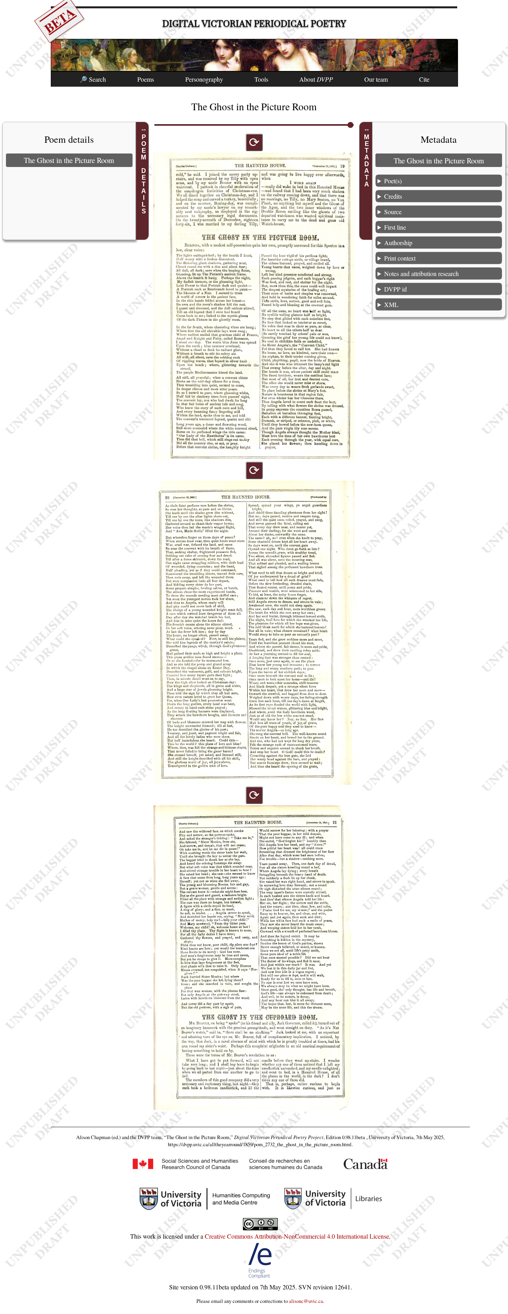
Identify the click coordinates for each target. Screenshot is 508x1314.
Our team (376, 79)
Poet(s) (393, 180)
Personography (204, 79)
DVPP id (395, 289)
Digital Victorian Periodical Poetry (254, 23)
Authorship (398, 242)
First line (395, 227)
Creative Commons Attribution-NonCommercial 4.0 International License (297, 1236)
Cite (424, 79)
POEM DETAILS (143, 174)
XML (391, 304)
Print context (400, 258)
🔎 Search (92, 79)
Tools (261, 79)
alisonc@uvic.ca (306, 1300)
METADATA (367, 161)
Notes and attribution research (421, 273)
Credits (393, 196)
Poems (145, 79)
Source (393, 211)
